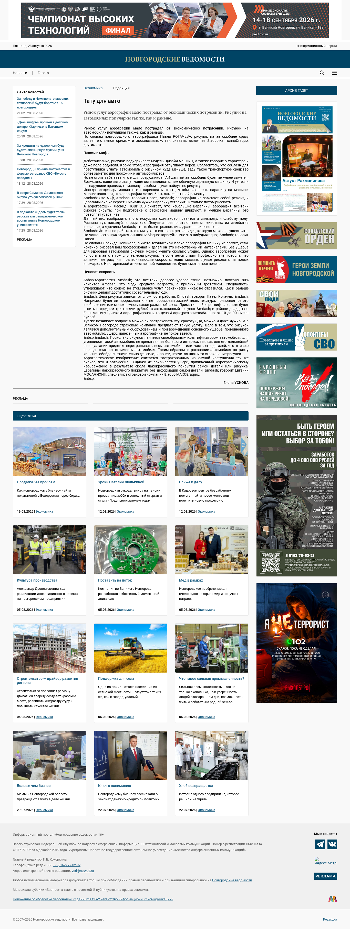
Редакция (330, 919)
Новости (20, 73)
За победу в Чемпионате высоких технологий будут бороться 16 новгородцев (43, 103)
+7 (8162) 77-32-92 (66, 865)
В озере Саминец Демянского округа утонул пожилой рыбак (40, 195)
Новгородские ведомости (232, 880)
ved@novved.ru (83, 871)
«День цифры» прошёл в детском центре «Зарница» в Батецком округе (42, 126)
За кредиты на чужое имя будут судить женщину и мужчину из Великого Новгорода (41, 150)
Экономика (93, 88)
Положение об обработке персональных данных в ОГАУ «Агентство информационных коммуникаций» (93, 899)
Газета (43, 73)
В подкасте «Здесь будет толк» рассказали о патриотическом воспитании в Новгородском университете (41, 218)
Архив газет (296, 90)
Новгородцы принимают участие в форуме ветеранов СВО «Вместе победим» (43, 173)
